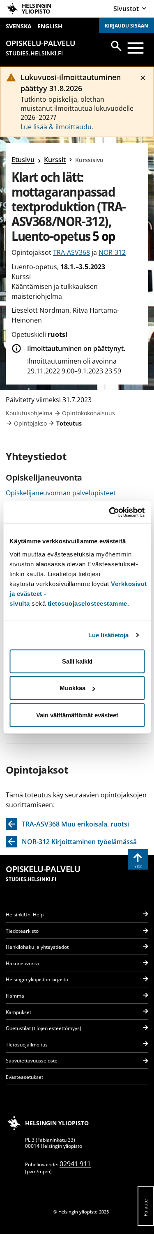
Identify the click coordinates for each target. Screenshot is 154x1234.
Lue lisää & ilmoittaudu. (57, 126)
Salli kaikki (77, 660)
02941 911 (75, 1163)
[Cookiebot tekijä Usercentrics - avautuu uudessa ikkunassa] (110, 512)
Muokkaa (72, 688)
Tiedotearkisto (22, 930)
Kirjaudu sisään (126, 25)
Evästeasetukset (24, 1077)
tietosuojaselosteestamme (87, 603)
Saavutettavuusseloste (31, 1060)
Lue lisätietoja (108, 635)
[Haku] (116, 46)
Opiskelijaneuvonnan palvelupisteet (61, 492)
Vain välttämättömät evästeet (77, 714)
